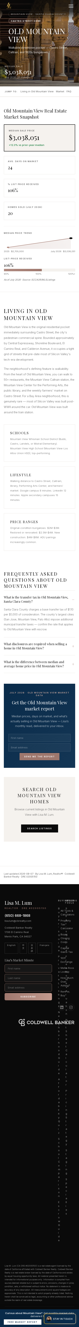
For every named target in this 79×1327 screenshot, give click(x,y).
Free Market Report (23, 1322)
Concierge (15, 89)
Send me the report (39, 756)
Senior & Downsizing (22, 102)
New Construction (21, 108)
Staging (13, 83)
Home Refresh (17, 66)
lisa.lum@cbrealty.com (18, 920)
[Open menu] (71, 6)
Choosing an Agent (21, 35)
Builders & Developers (23, 114)
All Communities (19, 145)
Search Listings (39, 828)
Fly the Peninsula (20, 151)
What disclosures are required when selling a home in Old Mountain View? (35, 646)
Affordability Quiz (59, 1106)
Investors (15, 125)
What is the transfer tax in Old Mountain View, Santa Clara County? (36, 599)
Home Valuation (19, 71)
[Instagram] (70, 1007)
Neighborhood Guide (59, 1043)
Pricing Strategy (20, 77)
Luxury (12, 120)
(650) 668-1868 (17, 916)
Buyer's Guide (17, 29)
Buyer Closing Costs (65, 938)
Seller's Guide (18, 60)
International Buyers (23, 40)
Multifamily (16, 131)
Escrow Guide (59, 1221)
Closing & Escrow (20, 46)
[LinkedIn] (61, 1007)
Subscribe (28, 996)
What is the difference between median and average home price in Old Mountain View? (34, 664)
